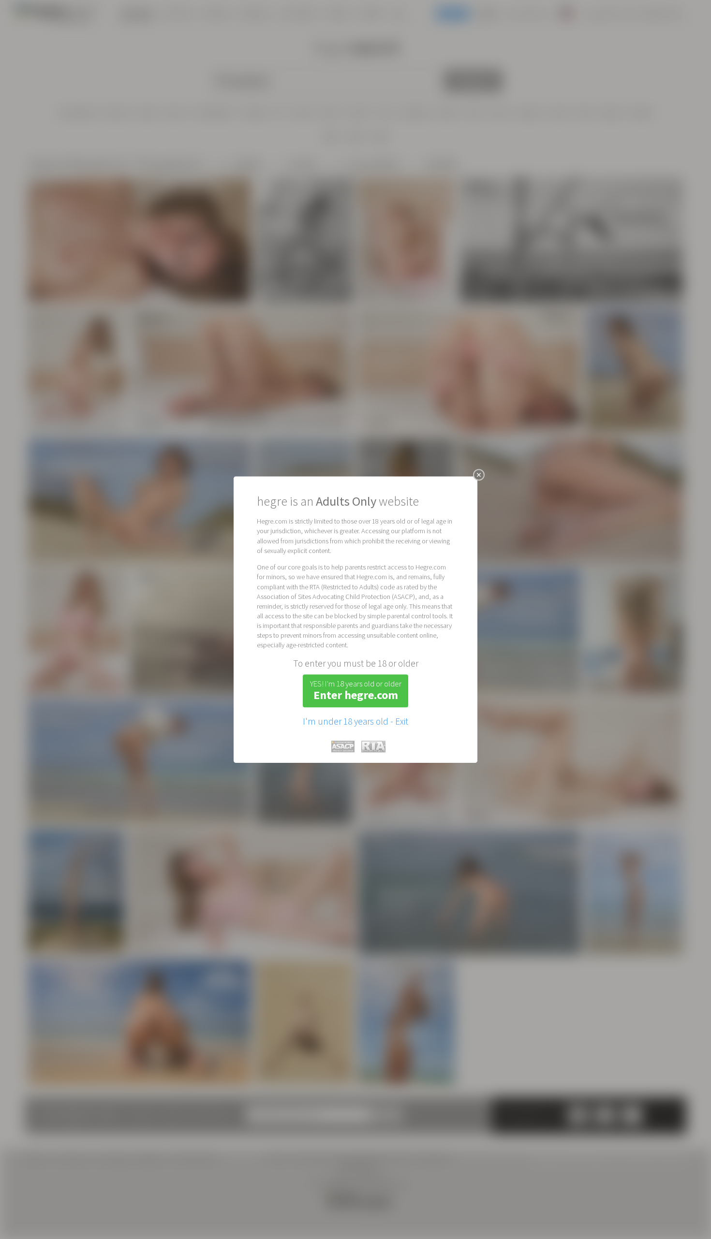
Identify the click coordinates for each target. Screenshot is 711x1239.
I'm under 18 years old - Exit (355, 721)
